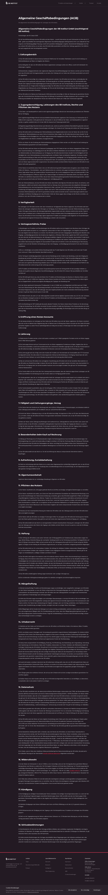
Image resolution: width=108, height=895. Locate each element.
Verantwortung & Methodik (32, 865)
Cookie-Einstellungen (70, 874)
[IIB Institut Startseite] (11, 3)
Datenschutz (68, 865)
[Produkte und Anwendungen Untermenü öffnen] (75, 3)
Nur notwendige (85, 890)
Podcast (91, 3)
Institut (81, 3)
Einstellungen (97, 890)
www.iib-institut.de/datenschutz (51, 753)
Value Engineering (49, 871)
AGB (66, 871)
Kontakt (99, 3)
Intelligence (48, 868)
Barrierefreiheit (69, 868)
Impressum (68, 861)
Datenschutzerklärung (33, 892)
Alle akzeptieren (72, 890)
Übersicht (47, 861)
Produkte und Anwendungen (65, 3)
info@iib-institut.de (75, 770)
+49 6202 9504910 (89, 878)
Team (27, 861)
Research (47, 865)
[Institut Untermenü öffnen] (85, 3)
